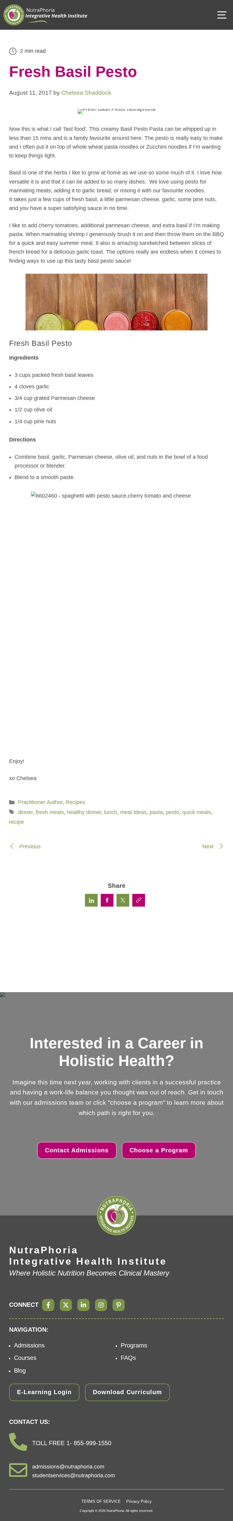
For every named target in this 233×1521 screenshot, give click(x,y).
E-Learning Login (44, 1392)
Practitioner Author (40, 802)
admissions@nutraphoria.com (68, 1467)
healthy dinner (84, 812)
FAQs (128, 1357)
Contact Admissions (77, 1150)
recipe (16, 822)
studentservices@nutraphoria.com (73, 1475)
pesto (172, 812)
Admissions (29, 1345)
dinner (25, 812)
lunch (110, 812)
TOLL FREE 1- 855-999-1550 (71, 1443)
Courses (25, 1357)
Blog (20, 1370)
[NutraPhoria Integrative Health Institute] (45, 14)
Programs (134, 1345)
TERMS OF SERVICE (101, 1501)
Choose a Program (159, 1150)
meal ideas (133, 812)
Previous (29, 846)
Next (208, 846)
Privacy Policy (139, 1501)
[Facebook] (48, 1305)
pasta (156, 812)
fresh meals (50, 812)
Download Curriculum (127, 1392)
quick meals (196, 812)
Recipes (75, 802)
